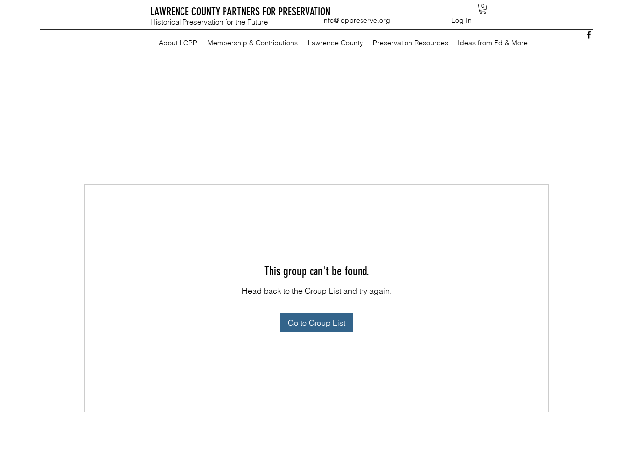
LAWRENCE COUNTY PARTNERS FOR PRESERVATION (240, 11)
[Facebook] (589, 35)
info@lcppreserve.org (356, 20)
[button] (483, 9)
